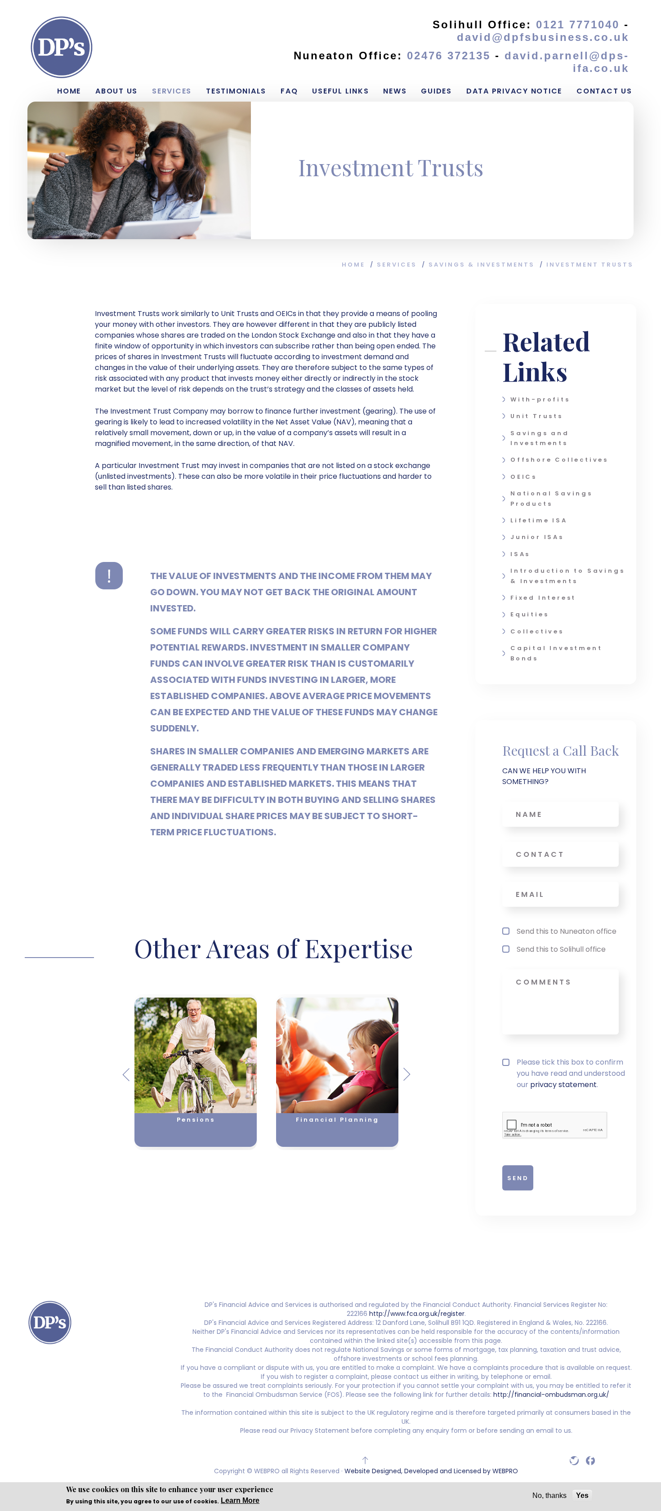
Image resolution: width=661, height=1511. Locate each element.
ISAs (520, 554)
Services (172, 91)
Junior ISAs (537, 537)
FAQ (289, 91)
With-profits (540, 399)
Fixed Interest (543, 597)
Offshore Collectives (559, 459)
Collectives (537, 631)
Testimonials (236, 91)
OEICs (523, 476)
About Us (116, 91)
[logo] (61, 47)
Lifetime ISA (538, 520)
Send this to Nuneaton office (566, 931)
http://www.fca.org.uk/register (416, 1313)
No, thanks (549, 1495)
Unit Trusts (536, 416)
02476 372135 (451, 55)
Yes (582, 1495)
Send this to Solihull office (561, 949)
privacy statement (563, 1084)
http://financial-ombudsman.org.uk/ (550, 1394)
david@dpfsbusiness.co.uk (543, 37)
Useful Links (340, 91)
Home (69, 91)
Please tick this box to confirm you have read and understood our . (571, 1073)
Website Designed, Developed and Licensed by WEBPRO (431, 1470)
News (394, 91)
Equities (529, 614)
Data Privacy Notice (514, 91)
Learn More (240, 1500)
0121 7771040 (578, 24)
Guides (436, 91)
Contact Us (604, 91)
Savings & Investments (482, 264)
